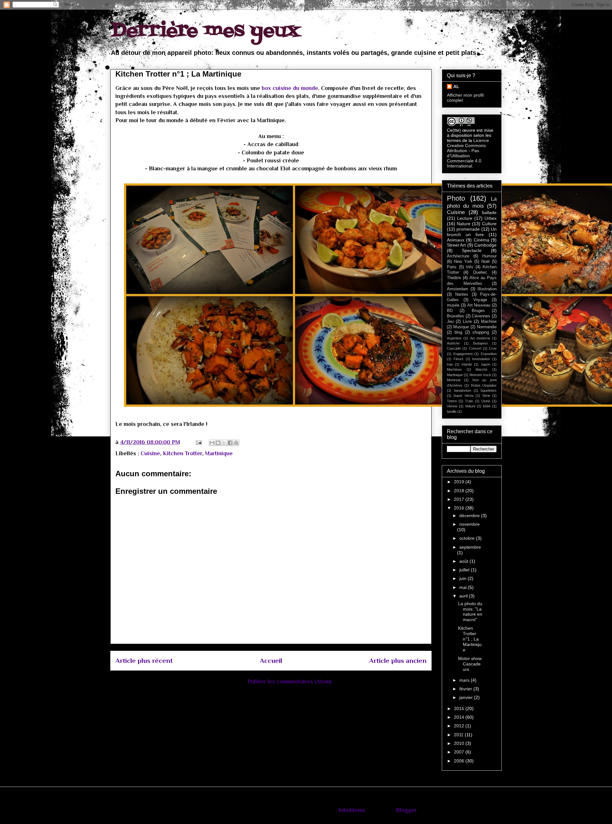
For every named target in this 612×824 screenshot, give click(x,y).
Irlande (467, 364)
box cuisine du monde (290, 88)
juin (463, 578)
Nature (463, 223)
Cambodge (485, 245)
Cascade (454, 348)
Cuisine (150, 453)
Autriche (453, 343)
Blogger (406, 810)
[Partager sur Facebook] (230, 443)
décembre (470, 515)
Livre (467, 321)
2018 (459, 490)
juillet (465, 569)
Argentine (454, 338)
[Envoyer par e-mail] (212, 443)
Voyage (480, 300)
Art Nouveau (479, 305)
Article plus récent (144, 660)
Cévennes (481, 316)
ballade (489, 212)
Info (469, 267)
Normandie (487, 327)
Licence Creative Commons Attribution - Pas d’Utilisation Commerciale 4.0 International (468, 153)
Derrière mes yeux (205, 31)
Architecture (458, 256)
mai (463, 587)
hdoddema (352, 810)
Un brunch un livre (472, 231)
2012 (459, 725)
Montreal (453, 380)
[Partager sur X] (224, 443)
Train (469, 401)
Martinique (219, 453)
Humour (489, 256)
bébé (487, 406)
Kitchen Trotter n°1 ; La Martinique (470, 639)
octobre (467, 538)
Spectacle (472, 250)
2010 (459, 743)
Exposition (489, 354)
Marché (481, 369)
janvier (466, 697)
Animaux (455, 239)
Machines (454, 369)
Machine (489, 321)
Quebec (480, 272)
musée (453, 305)
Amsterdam (457, 289)
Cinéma (481, 239)
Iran (450, 364)
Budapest (480, 343)
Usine (485, 401)
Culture (489, 223)
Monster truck (480, 375)
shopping (480, 332)
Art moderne (480, 338)
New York (463, 261)
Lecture (464, 218)
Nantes (461, 294)
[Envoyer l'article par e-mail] (198, 442)
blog (458, 332)
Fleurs (458, 359)
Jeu (450, 321)
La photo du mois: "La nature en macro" (470, 611)
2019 (459, 481)
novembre (469, 524)
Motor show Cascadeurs (470, 664)
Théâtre (454, 278)
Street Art (456, 245)
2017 (459, 499)
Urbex (490, 218)
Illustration (487, 289)
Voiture (470, 406)
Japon (485, 364)
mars (465, 680)
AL (456, 86)
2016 (459, 507)
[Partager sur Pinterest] (236, 443)
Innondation (481, 359)
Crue (493, 348)
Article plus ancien (397, 660)
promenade (468, 229)
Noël (485, 261)
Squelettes (488, 390)
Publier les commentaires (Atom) (289, 681)
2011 (459, 734)
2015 (459, 708)
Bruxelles (455, 316)
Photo (456, 198)
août (464, 561)
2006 (459, 760)
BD (450, 310)
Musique (461, 327)
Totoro (452, 401)
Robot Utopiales (484, 385)
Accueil (271, 660)
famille (451, 411)
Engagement (463, 354)
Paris (451, 267)
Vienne (452, 406)
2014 (459, 717)
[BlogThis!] (218, 443)
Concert (475, 348)
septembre (470, 547)
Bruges (478, 310)
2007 (459, 751)
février (466, 688)
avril (464, 595)
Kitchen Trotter (182, 453)
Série (486, 395)
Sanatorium (462, 390)
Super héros (463, 395)
